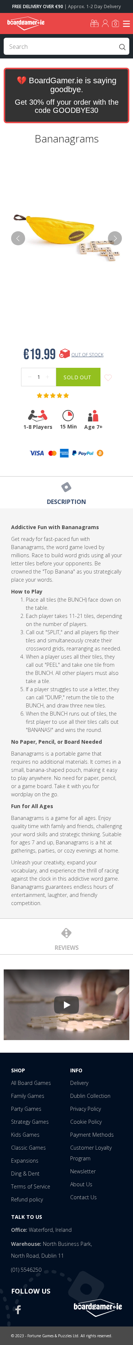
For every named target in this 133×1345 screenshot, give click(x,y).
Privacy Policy (85, 1108)
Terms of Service (30, 1186)
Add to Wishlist (108, 378)
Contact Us (83, 1197)
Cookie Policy (86, 1121)
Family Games (27, 1095)
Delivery (79, 1082)
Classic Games (28, 1147)
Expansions (24, 1160)
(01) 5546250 (26, 1269)
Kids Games (25, 1134)
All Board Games (31, 1082)
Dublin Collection (90, 1095)
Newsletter (83, 1171)
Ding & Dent (25, 1173)
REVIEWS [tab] (67, 948)
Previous (18, 238)
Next (115, 238)
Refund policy (27, 1199)
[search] (66, 46)
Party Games (26, 1108)
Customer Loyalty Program (91, 1153)
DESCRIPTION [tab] (66, 502)
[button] (53, 395)
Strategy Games (30, 1121)
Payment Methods (92, 1134)
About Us (81, 1184)
